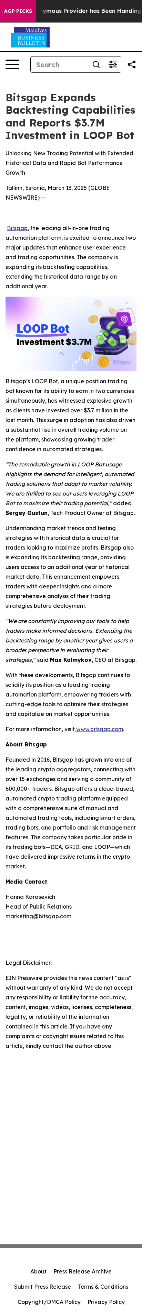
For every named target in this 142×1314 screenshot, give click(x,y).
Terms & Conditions (103, 1286)
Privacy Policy (106, 1301)
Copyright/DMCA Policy (49, 1301)
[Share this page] (131, 64)
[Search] (96, 64)
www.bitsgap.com (99, 729)
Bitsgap (17, 228)
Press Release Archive (82, 1271)
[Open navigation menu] (12, 64)
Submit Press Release (42, 1286)
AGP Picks (18, 11)
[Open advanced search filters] (112, 64)
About (38, 1271)
